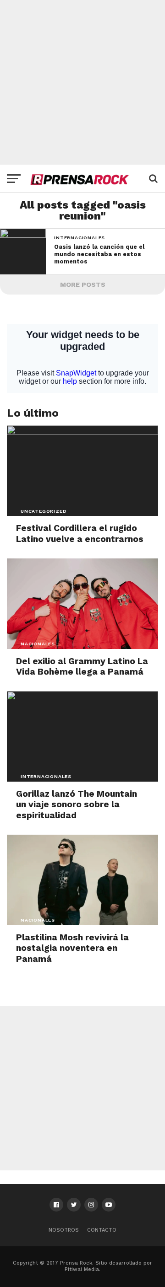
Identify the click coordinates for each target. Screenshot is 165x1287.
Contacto (101, 1230)
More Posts (82, 284)
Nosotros (64, 1230)
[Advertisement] (82, 82)
